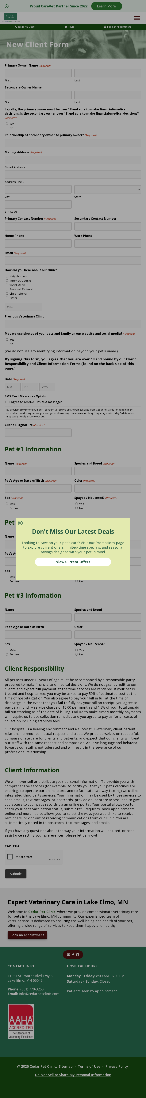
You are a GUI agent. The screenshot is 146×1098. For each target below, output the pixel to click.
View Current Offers (73, 561)
